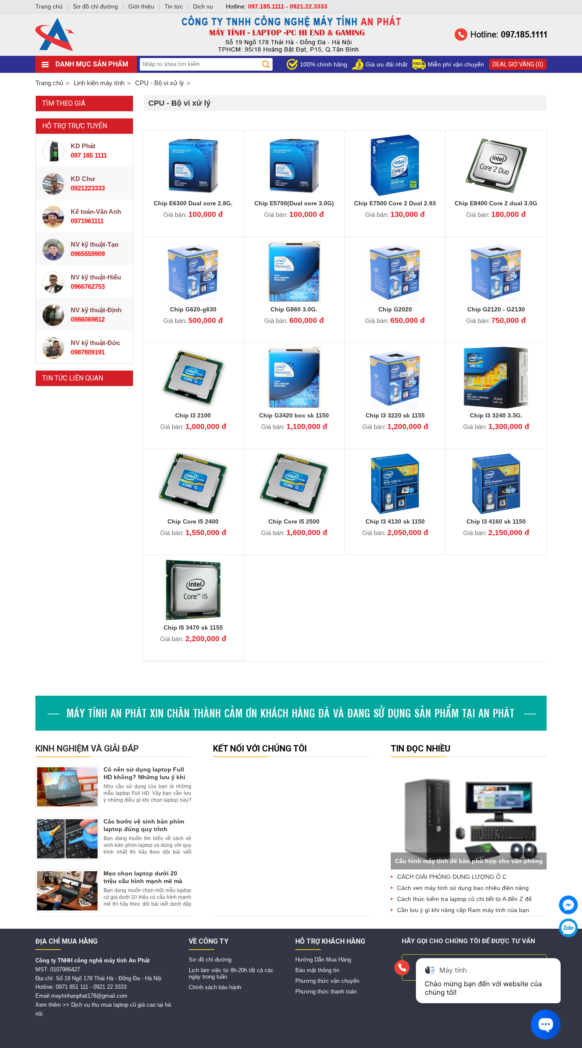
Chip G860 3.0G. (294, 309)
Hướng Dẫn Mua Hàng (323, 959)
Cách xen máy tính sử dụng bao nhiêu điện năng (463, 887)
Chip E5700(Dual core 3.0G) (294, 203)
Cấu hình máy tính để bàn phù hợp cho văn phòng (469, 861)
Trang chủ (49, 82)
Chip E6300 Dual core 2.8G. (193, 203)
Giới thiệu (141, 6)
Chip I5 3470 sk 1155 (193, 627)
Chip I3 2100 (193, 415)
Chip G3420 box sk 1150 (294, 415)
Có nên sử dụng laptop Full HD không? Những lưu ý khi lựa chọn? (144, 777)
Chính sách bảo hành (215, 987)
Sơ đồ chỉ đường (210, 959)
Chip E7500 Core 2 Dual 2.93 (395, 203)
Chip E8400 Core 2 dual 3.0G (496, 203)
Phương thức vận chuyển (327, 981)
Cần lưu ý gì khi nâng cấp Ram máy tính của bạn (463, 910)
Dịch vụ (203, 6)
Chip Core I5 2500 (294, 521)
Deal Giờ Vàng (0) (518, 64)
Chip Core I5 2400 (193, 521)
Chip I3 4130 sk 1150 (395, 521)
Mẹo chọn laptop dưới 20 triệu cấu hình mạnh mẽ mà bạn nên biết (143, 881)
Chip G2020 (395, 309)
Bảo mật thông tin (317, 970)
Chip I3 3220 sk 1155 (395, 415)
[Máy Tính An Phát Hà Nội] (291, 53)
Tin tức (173, 6)
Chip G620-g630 (193, 309)
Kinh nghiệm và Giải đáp (87, 748)
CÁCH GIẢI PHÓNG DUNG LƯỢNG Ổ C (452, 876)
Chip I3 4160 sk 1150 (496, 521)
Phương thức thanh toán (326, 991)
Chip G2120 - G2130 (496, 309)
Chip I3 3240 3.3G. (496, 415)
